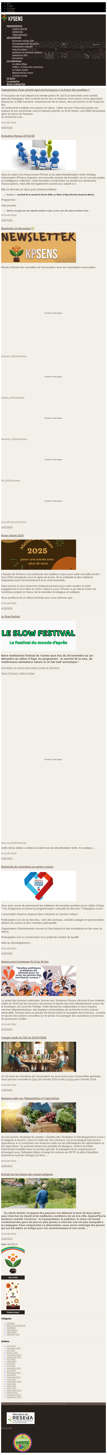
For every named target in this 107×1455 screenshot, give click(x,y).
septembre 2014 (14, 1397)
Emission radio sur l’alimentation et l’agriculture (30, 1098)
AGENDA (7, 127)
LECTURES (12, 1330)
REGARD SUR (13, 1334)
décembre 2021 (14, 1373)
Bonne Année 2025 (12, 535)
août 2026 (11, 1346)
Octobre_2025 (7, 397)
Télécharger (21, 356)
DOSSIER (11, 1328)
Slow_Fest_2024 (8, 843)
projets (70, 1079)
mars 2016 (11, 1388)
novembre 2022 (14, 1368)
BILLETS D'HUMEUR (16, 1325)
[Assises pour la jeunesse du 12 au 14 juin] (38, 995)
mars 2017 (11, 1379)
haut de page (6, 1428)
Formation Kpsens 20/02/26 (18, 136)
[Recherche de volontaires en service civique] (38, 900)
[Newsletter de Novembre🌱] (38, 262)
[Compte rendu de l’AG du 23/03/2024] (38, 1071)
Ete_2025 (5, 480)
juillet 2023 (11, 1361)
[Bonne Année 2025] (38, 569)
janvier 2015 (12, 1393)
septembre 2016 (14, 1381)
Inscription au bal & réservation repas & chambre (30, 667)
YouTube (11, 11)
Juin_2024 (5, 522)
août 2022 (11, 1370)
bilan (35, 1079)
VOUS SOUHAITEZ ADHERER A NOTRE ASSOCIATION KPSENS (34, 1404)
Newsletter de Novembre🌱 (17, 228)
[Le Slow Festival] (38, 650)
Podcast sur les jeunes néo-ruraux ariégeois (27, 1174)
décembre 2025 (14, 1348)
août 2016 (11, 1384)
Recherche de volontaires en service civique (27, 866)
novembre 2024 (14, 1355)
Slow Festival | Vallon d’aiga (17, 673)
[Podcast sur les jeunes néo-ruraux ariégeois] (38, 1208)
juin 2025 (11, 1350)
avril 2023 (11, 1366)
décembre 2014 (14, 1395)
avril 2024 (11, 1359)
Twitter (10, 6)
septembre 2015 (14, 1390)
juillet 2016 (11, 1386)
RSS (9, 3)
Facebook (11, 8)
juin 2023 (11, 1364)
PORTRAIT (12, 1332)
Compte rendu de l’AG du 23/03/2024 (23, 1037)
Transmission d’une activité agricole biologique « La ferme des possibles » (45, 90)
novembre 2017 (14, 1377)
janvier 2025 (12, 1353)
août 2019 (11, 1375)
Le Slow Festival (10, 616)
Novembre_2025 (8, 356)
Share (13, 122)
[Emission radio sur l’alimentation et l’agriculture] (38, 1132)
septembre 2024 (14, 1357)
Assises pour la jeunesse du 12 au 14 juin (25, 961)
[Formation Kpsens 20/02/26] (38, 169)
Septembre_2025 (8, 439)
